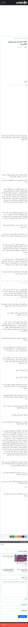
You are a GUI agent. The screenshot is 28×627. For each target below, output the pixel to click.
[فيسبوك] (26, 537)
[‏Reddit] (18, 537)
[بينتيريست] (21, 537)
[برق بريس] (21, 2)
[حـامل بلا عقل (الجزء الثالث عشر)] (21, 558)
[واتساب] (16, 537)
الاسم (25, 598)
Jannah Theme (3, 624)
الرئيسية (24, 38)
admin (25, 47)
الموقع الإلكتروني (24, 610)
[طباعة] (11, 537)
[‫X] (23, 537)
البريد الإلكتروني (23, 604)
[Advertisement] (14, 20)
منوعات (20, 38)
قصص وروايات (15, 38)
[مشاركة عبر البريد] (13, 537)
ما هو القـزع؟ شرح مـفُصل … (7, 556)
